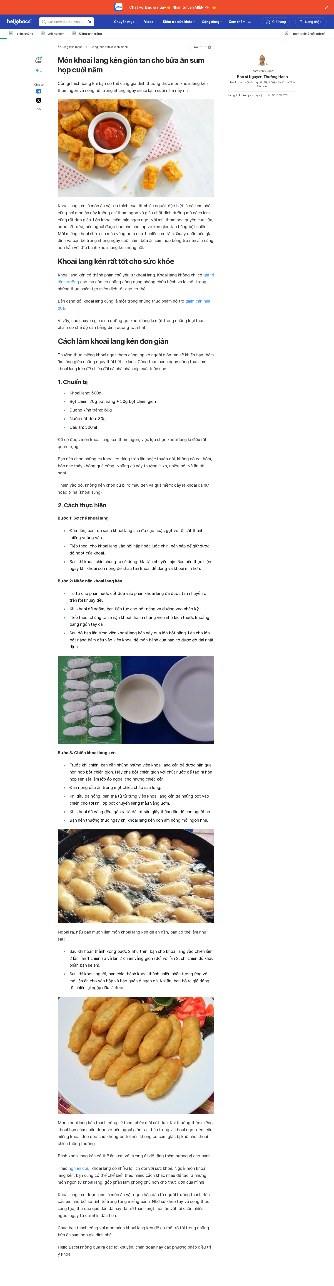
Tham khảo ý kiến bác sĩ (308, 33)
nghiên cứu (79, 1168)
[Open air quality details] (38, 60)
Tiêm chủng (25, 33)
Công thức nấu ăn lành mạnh (109, 47)
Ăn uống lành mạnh (70, 47)
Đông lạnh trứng (90, 33)
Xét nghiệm (56, 33)
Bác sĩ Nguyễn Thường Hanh (262, 76)
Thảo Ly (244, 95)
